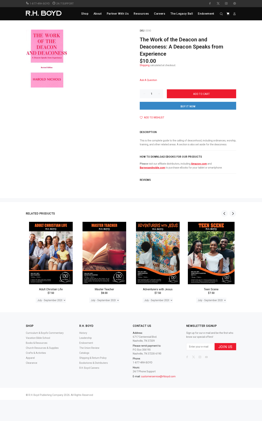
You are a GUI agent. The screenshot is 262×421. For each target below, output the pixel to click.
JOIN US (225, 347)
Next (232, 213)
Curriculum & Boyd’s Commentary (45, 332)
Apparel (30, 357)
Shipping (145, 65)
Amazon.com (199, 163)
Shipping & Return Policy (93, 357)
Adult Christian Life (51, 289)
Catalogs (84, 352)
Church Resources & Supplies (42, 347)
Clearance (31, 362)
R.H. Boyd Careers (89, 367)
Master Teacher (104, 289)
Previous (224, 213)
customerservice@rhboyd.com (158, 376)
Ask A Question (148, 80)
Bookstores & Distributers (93, 362)
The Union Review (89, 347)
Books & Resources (36, 342)
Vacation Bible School (38, 337)
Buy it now (188, 106)
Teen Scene (211, 289)
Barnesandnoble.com (152, 167)
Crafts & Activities (36, 352)
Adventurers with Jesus (158, 289)
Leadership (85, 337)
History (83, 332)
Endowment (86, 342)
